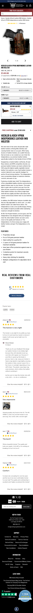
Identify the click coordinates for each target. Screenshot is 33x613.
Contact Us (8, 536)
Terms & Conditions (10, 539)
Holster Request (22, 548)
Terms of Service (23, 539)
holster (12, 310)
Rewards (25, 564)
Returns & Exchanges (21, 542)
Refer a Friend (14, 567)
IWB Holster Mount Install (16, 577)
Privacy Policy (24, 536)
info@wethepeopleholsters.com (16, 527)
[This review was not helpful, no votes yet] (28, 424)
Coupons (17, 564)
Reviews (17, 558)
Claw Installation (23, 545)
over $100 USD (13, 130)
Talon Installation (11, 548)
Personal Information (11, 545)
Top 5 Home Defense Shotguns (17, 588)
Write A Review (16, 296)
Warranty (15, 536)
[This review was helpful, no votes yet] (25, 384)
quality (5, 310)
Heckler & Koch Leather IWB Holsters (16, 18)
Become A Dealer (7, 561)
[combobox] (16, 13)
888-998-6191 (16, 524)
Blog (23, 558)
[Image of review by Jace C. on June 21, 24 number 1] (6, 406)
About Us (10, 558)
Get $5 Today (9, 564)
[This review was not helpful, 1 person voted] (28, 384)
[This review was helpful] (25, 489)
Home (3, 18)
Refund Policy (9, 542)
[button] (16, 76)
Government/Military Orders (22, 561)
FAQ (21, 567)
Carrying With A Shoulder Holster (16, 585)
